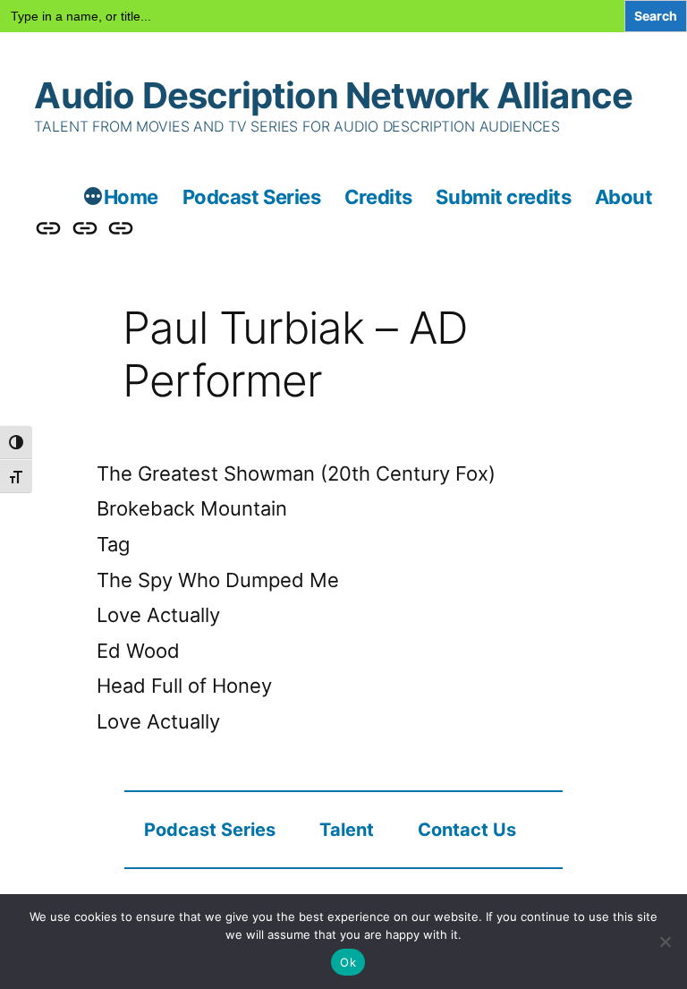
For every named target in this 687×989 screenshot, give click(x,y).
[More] (93, 198)
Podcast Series (251, 197)
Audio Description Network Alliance (333, 95)
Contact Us (467, 829)
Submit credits (503, 197)
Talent (346, 829)
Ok (348, 962)
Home (131, 197)
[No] (665, 942)
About (624, 197)
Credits (378, 197)
